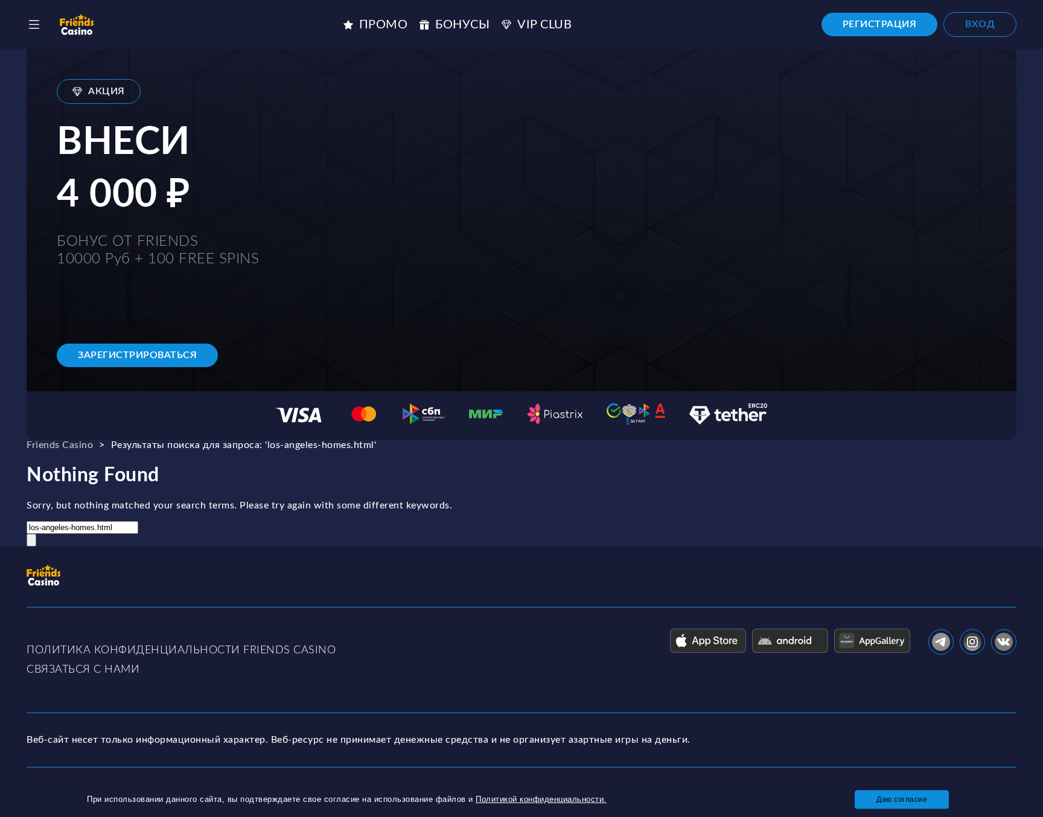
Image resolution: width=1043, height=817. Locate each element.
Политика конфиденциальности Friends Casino (181, 650)
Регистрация (880, 24)
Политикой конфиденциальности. (541, 799)
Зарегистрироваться (137, 355)
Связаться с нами (83, 669)
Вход (980, 24)
